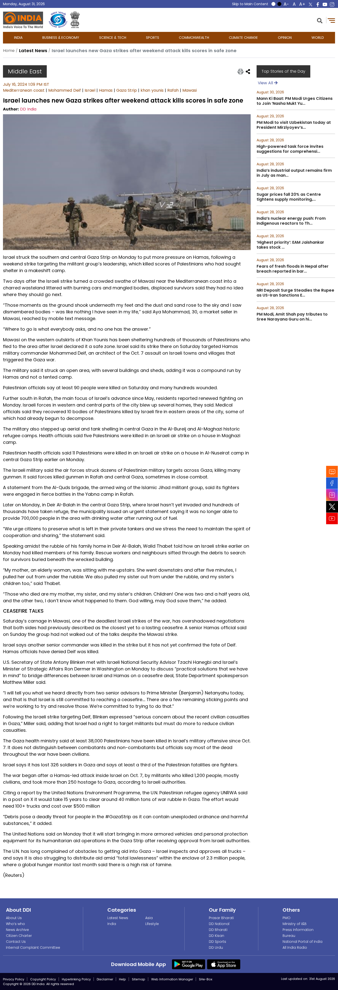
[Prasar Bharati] (58, 20)
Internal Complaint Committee (33, 947)
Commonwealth (194, 37)
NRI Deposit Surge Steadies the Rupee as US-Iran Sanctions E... (295, 293)
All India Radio (295, 947)
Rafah (173, 90)
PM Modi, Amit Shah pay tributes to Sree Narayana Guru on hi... (292, 317)
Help (122, 979)
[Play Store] (188, 964)
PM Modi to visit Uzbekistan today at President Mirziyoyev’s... (294, 125)
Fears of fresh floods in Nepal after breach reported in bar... (293, 269)
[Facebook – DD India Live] (318, 4)
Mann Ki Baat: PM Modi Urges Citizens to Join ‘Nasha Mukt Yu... (295, 101)
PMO (286, 917)
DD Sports (217, 941)
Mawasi (189, 90)
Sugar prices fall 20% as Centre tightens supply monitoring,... (289, 197)
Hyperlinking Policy (76, 979)
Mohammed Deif (64, 90)
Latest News (117, 917)
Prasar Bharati (221, 917)
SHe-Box (205, 979)
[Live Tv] (332, 471)
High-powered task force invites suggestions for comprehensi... (290, 149)
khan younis (152, 90)
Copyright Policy (43, 979)
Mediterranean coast (24, 90)
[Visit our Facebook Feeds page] (332, 483)
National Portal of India (302, 941)
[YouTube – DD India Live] (325, 4)
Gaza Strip (126, 90)
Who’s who (15, 923)
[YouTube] (332, 518)
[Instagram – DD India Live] (332, 4)
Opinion (285, 37)
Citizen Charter (19, 935)
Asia (149, 917)
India (18, 37)
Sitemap (138, 979)
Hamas (106, 90)
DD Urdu (216, 947)
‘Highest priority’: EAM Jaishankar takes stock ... (290, 245)
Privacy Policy (13, 979)
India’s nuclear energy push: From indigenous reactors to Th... (291, 221)
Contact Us (16, 941)
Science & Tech (112, 37)
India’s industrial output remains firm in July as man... (294, 173)
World (318, 37)
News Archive (17, 929)
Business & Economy (60, 37)
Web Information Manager (172, 979)
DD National (219, 923)
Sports (152, 37)
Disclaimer (105, 979)
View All (266, 83)
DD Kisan (216, 935)
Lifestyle (152, 923)
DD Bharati (218, 929)
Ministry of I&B (295, 923)
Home (9, 50)
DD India (28, 109)
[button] (319, 20)
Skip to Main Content (250, 3)
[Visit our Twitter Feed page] (332, 507)
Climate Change (243, 37)
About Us (14, 917)
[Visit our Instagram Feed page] (332, 495)
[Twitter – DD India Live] (311, 4)
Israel (90, 90)
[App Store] (223, 964)
